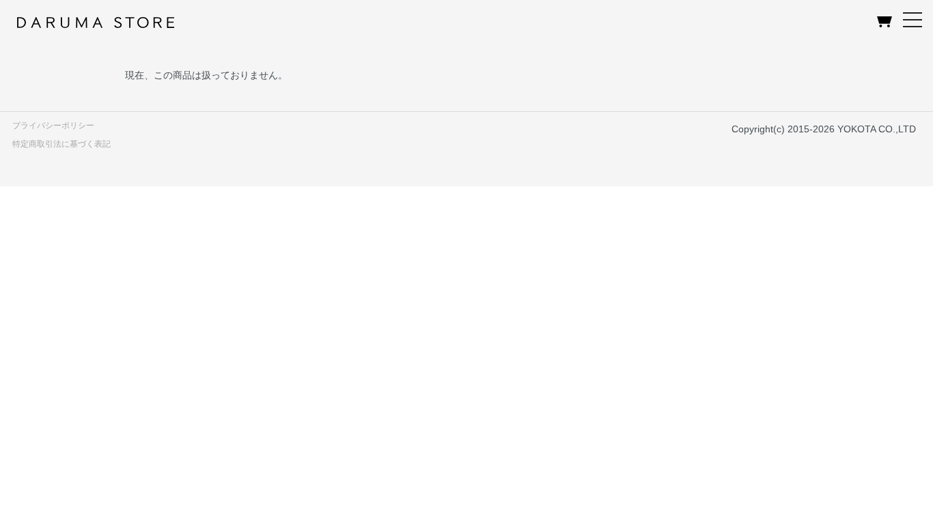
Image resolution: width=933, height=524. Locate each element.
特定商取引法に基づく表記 (61, 144)
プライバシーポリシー (53, 125)
